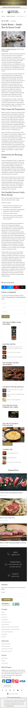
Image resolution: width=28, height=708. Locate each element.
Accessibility (4, 619)
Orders (3, 660)
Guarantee (4, 634)
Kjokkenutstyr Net (11, 49)
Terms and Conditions (7, 631)
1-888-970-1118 (15, 554)
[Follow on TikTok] (21, 690)
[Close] (25, 700)
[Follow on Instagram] (10, 690)
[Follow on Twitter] (6, 690)
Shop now (7, 444)
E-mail (3, 592)
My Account (4, 658)
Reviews (3, 636)
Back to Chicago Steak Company (11, 7)
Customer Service (6, 622)
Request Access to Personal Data (10, 627)
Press (2, 612)
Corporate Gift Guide (6, 648)
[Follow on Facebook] (2, 690)
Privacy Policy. (10, 706)
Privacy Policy (10, 297)
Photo (3, 49)
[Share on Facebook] (4, 287)
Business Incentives (6, 651)
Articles (13, 21)
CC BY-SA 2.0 (4, 51)
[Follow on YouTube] (18, 690)
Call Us (15, 552)
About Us (3, 614)
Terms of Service (21, 297)
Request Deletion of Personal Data (10, 629)
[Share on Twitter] (10, 287)
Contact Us (15, 574)
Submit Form (15, 576)
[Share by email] (22, 287)
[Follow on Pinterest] (14, 690)
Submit (5, 316)
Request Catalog (5, 644)
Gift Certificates (5, 646)
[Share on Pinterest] (16, 287)
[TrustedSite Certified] (5, 604)
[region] (13, 703)
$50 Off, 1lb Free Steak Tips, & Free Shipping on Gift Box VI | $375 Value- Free (13, 3)
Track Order (4, 663)
